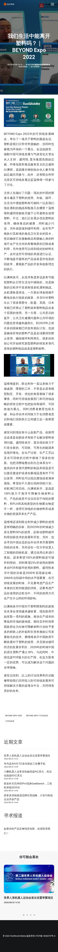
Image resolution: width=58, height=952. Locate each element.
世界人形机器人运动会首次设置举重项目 (27, 755)
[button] (52, 4)
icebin (36, 67)
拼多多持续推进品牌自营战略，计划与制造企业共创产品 (28, 797)
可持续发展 (9, 721)
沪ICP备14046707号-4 (45, 936)
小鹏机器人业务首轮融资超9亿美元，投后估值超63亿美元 (28, 773)
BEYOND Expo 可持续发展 (37, 716)
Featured (23, 67)
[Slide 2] (27, 915)
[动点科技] (9, 4)
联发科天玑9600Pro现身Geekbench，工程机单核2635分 (28, 785)
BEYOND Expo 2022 (13, 716)
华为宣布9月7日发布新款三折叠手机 (24, 763)
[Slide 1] (23, 915)
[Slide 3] (31, 915)
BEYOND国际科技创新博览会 (39, 64)
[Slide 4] (34, 915)
